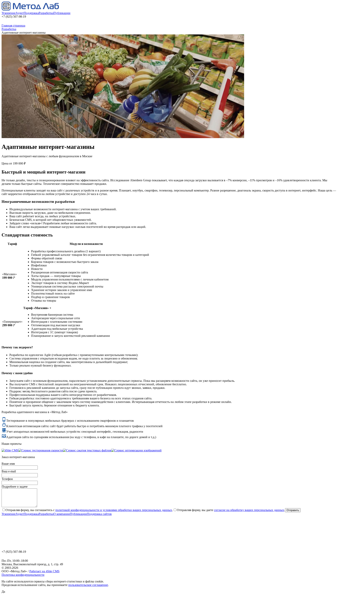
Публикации (61, 13)
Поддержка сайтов (99, 514)
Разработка (46, 13)
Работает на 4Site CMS (44, 571)
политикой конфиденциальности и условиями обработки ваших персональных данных (113, 510)
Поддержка (31, 13)
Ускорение (8, 13)
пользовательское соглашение (88, 585)
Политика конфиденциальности (23, 574)
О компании (61, 514)
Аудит (19, 13)
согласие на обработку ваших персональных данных (249, 510)
